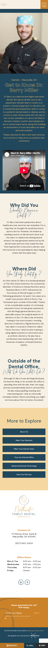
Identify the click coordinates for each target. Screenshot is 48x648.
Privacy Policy (39, 631)
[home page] (4, 4)
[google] (20, 582)
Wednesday (13, 564)
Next (37, 613)
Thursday (12, 567)
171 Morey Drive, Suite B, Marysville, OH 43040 (24, 535)
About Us (24, 432)
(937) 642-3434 (24, 543)
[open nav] (44, 4)
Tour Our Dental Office (24, 457)
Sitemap (30, 631)
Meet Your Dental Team (24, 449)
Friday (10, 570)
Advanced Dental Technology (24, 466)
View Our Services (24, 474)
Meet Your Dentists (24, 440)
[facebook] (27, 582)
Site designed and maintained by (19, 636)
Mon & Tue (12, 561)
